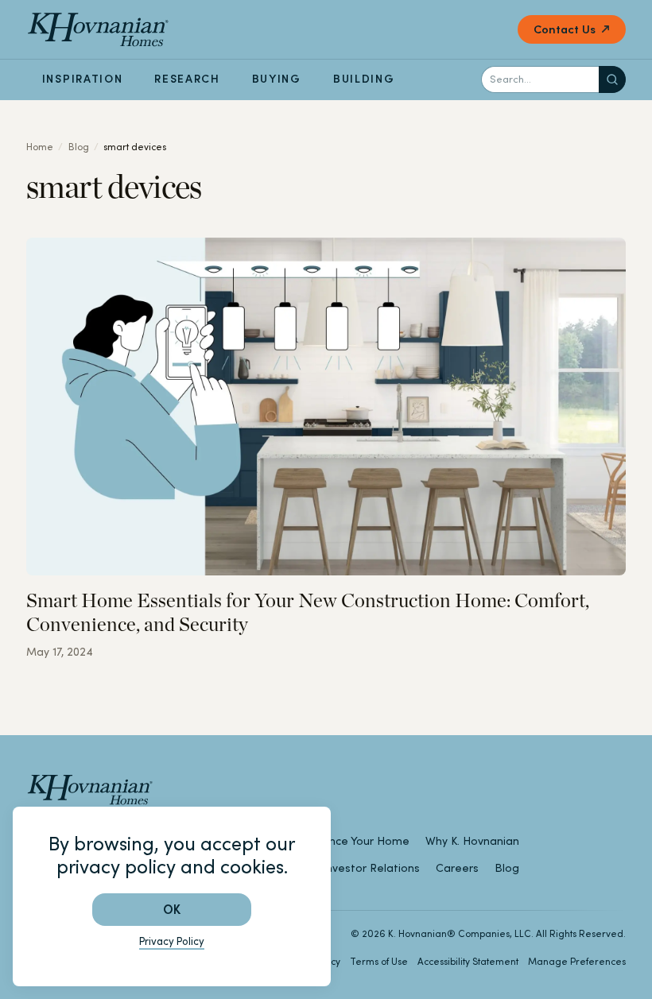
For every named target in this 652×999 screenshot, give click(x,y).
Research (186, 79)
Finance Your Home (358, 841)
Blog (78, 147)
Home (39, 147)
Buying (276, 79)
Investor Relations (371, 868)
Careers (457, 868)
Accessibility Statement (467, 961)
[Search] (612, 79)
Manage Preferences (577, 961)
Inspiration (82, 79)
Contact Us (565, 29)
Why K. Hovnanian (472, 841)
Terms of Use (379, 961)
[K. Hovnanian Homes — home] (97, 29)
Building (363, 79)
